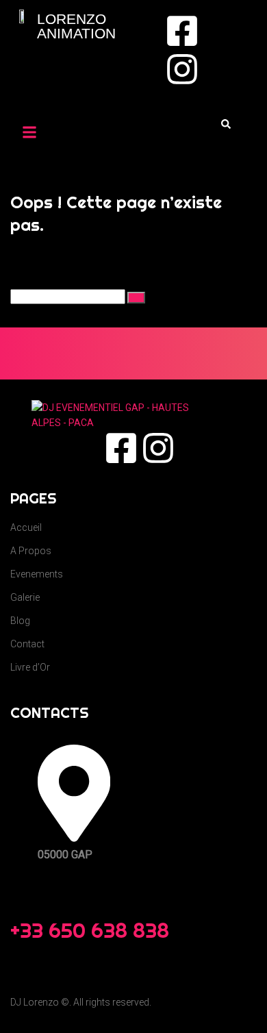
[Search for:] (68, 296)
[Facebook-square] (182, 31)
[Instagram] (182, 69)
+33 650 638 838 (89, 930)
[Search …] (226, 125)
